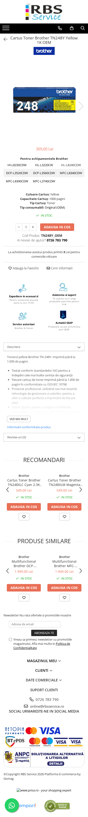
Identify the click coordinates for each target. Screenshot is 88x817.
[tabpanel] (44, 101)
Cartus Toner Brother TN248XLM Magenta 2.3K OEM (64, 482)
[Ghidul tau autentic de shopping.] (25, 805)
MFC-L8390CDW (17, 181)
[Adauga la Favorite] (24, 516)
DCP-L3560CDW (44, 173)
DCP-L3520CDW (17, 173)
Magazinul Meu (42, 660)
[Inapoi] (3, 39)
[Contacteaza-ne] (60, 28)
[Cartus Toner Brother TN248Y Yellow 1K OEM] (44, 101)
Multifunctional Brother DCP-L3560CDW (24, 563)
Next (80, 106)
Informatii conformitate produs (29, 427)
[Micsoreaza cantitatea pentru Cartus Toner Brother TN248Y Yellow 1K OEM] (19, 227)
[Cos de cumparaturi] (72, 28)
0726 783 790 (47, 699)
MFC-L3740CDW (44, 181)
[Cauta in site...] (82, 28)
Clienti (42, 670)
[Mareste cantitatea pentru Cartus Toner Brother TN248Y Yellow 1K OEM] (33, 227)
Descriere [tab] (13, 347)
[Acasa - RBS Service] (44, 12)
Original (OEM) (55, 207)
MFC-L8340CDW (71, 173)
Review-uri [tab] (16, 437)
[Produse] (6, 29)
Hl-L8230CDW (17, 165)
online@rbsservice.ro (46, 706)
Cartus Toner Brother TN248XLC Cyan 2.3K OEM (24, 482)
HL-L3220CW (44, 165)
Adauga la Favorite (25, 268)
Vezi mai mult (19, 419)
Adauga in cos (57, 227)
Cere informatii (61, 268)
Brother (24, 475)
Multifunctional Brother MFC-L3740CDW (64, 563)
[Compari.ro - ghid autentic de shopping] (57, 805)
